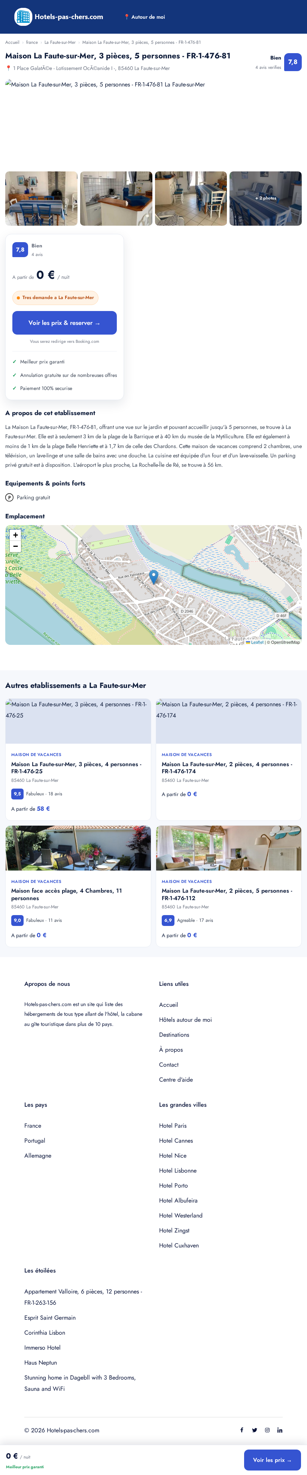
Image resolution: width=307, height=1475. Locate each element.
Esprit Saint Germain (50, 1317)
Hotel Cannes (176, 1140)
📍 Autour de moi (144, 17)
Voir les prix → (272, 1460)
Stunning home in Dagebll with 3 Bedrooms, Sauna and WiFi (80, 1383)
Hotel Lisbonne (178, 1170)
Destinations (174, 1034)
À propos (171, 1049)
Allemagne (37, 1155)
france (32, 42)
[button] (153, 577)
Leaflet (257, 642)
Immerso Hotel (42, 1347)
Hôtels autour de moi (185, 1019)
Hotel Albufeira (178, 1200)
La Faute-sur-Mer (60, 42)
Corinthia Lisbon (44, 1332)
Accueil (12, 42)
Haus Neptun (40, 1362)
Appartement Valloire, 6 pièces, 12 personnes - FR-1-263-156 (83, 1297)
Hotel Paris (172, 1125)
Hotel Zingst (174, 1230)
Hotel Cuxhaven (179, 1245)
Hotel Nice (172, 1155)
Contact (169, 1064)
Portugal (34, 1140)
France (32, 1125)
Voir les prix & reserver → (64, 322)
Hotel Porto (173, 1185)
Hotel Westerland (181, 1215)
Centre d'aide (176, 1079)
